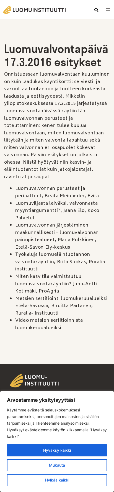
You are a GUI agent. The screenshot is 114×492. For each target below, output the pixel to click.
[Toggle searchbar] (96, 10)
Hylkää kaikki (57, 480)
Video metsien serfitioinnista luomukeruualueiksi (49, 324)
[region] (57, 441)
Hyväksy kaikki (57, 450)
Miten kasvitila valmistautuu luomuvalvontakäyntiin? (48, 280)
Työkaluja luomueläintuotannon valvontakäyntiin (52, 258)
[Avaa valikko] (108, 9)
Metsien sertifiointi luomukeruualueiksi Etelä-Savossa (61, 302)
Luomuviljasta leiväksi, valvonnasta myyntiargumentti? (56, 207)
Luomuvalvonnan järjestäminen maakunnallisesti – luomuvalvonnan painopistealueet (57, 233)
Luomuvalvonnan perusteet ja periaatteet (50, 192)
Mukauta (57, 465)
